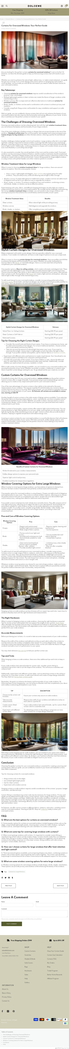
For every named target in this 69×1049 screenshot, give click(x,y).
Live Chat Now (6, 953)
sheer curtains (38, 174)
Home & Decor (10, 19)
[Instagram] (8, 1011)
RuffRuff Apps (61, 1048)
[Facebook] (2, 877)
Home (2, 19)
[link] (17, 12)
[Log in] (62, 6)
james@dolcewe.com (8, 950)
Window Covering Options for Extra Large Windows (18, 1040)
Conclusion (6, 1042)
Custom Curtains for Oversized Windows (14, 1038)
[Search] (7, 6)
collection (44, 809)
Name (3, 901)
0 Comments (12, 28)
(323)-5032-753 (13, 955)
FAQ (4, 1044)
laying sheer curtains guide (23, 677)
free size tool (22, 651)
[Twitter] (5, 877)
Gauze (31, 274)
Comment (4, 909)
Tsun (67, 1048)
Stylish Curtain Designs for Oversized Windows (16, 1036)
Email (37, 901)
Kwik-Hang (60, 623)
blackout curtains (59, 353)
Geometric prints (7, 282)
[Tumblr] (12, 877)
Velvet (17, 263)
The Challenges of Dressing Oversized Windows (16, 1034)
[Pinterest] (9, 877)
